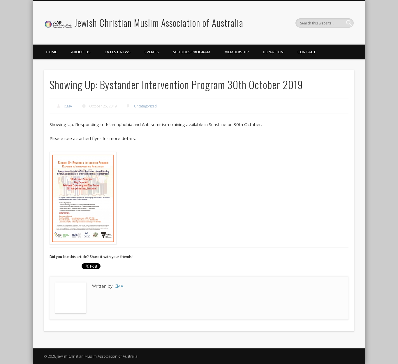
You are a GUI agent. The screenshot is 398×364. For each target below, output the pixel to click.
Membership (236, 51)
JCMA (68, 106)
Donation (273, 51)
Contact (306, 51)
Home (51, 51)
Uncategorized (145, 106)
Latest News (118, 51)
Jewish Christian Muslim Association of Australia (158, 22)
